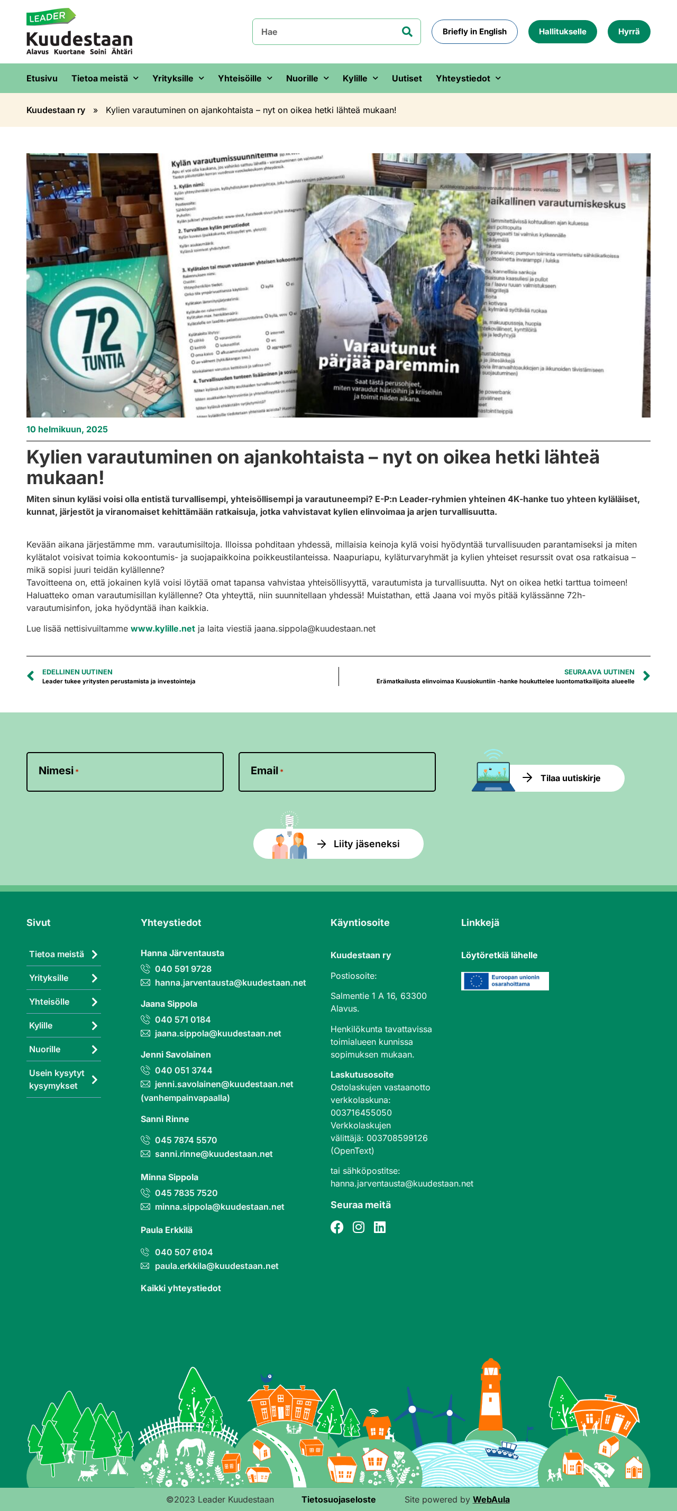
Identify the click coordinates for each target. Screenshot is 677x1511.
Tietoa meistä (99, 78)
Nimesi (59, 770)
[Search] (407, 31)
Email (267, 770)
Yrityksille (173, 78)
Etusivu (42, 78)
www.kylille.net (163, 628)
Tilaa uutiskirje (571, 778)
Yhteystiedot (463, 78)
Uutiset (407, 78)
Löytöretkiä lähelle (499, 955)
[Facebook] (337, 1227)
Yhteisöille (240, 78)
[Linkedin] (379, 1227)
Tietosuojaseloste (338, 1499)
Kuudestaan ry (55, 110)
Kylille (355, 78)
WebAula (491, 1499)
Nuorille (302, 78)
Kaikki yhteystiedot (181, 1288)
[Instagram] (358, 1227)
